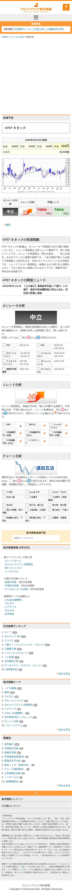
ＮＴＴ (7, 632)
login (66, 9)
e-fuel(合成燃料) (13, 599)
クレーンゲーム (13, 560)
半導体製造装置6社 (14, 756)
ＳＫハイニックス (13, 700)
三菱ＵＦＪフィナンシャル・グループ (24, 644)
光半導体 (9, 614)
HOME (5, 37)
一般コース (24, 867)
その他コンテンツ (11, 805)
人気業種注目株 (12, 773)
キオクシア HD (12, 636)
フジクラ (9, 640)
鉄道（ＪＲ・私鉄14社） (17, 765)
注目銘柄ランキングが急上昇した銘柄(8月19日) (39, 29)
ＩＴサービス (11, 777)
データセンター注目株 (16, 589)
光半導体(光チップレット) (18, 717)
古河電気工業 (11, 661)
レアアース (10, 607)
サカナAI (9, 610)
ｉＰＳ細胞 (10, 688)
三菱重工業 (10, 648)
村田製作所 (11, 669)
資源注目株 (10, 582)
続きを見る (64, 673)
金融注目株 (10, 752)
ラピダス (9, 603)
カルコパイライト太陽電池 (19, 564)
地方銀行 (9, 744)
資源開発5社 (12, 781)
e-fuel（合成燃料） (14, 713)
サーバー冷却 (11, 721)
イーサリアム (12, 571)
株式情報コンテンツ (12, 799)
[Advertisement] (36, 76)
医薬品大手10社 (12, 760)
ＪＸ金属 (9, 657)
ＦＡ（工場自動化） (14, 769)
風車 (6, 692)
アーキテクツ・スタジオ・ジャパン (23, 665)
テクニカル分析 (17, 37)
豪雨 (8, 224)
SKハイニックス (13, 567)
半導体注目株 (12, 585)
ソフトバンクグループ (16, 652)
